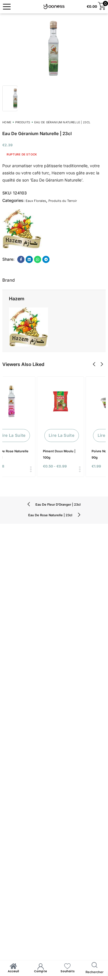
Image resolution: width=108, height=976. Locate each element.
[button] (94, 364)
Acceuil (13, 971)
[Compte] (40, 966)
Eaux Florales (36, 201)
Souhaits (67, 971)
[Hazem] (21, 228)
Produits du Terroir (62, 201)
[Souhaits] (67, 966)
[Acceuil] (13, 966)
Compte (40, 971)
